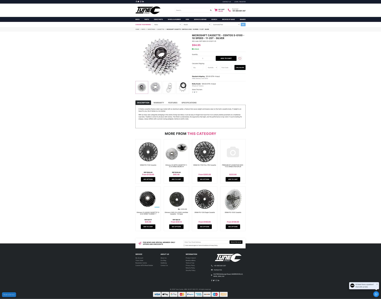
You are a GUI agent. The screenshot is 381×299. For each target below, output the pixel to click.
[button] (239, 58)
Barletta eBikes (190, 260)
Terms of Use (190, 263)
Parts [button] (146, 19)
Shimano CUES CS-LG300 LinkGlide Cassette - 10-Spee (176, 213)
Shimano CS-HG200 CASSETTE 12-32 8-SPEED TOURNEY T (148, 213)
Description (143, 103)
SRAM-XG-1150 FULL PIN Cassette (204, 165)
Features (172, 103)
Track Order (139, 260)
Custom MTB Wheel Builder (144, 265)
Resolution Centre (141, 263)
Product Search (191, 258)
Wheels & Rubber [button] (174, 19)
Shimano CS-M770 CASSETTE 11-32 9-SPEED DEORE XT (176, 166)
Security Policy (190, 270)
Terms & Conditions (203, 245)
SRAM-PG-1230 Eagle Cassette (204, 212)
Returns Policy (190, 268)
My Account (139, 258)
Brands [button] (243, 19)
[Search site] (211, 10)
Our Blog (163, 260)
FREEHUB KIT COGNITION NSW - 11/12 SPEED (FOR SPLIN (233, 166)
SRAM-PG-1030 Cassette (233, 212)
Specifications (189, 103)
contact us (227, 1)
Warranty (158, 103)
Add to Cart (226, 58)
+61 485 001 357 (239, 11)
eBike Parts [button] (158, 19)
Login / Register (240, 1)
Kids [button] (187, 19)
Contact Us (164, 265)
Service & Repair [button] (200, 19)
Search (214, 19)
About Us (163, 258)
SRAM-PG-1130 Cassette (148, 165)
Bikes (137, 19)
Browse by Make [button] (228, 19)
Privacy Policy (213, 245)
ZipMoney (164, 263)
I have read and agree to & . (201, 245)
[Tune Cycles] (148, 10)
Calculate (240, 67)
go (243, 24)
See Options (148, 179)
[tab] (143, 102)
